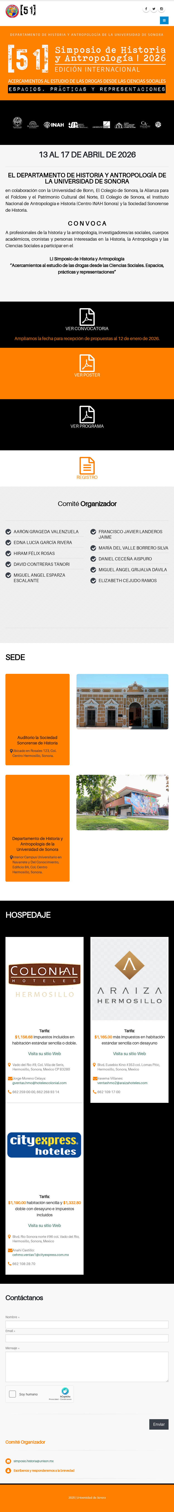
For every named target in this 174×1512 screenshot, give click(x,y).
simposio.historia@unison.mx (34, 1461)
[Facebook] (146, 8)
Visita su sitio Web (44, 1053)
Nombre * (12, 1317)
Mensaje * (12, 1348)
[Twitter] (153, 8)
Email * (10, 1331)
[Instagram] (161, 8)
